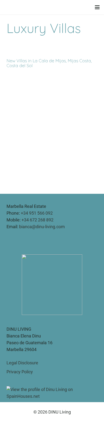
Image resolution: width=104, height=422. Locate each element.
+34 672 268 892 (37, 219)
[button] (97, 7)
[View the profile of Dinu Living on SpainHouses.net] (52, 392)
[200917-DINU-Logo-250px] (50, 7)
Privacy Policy (20, 371)
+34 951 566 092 (37, 213)
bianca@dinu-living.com (42, 226)
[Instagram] (9, 240)
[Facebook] (17, 240)
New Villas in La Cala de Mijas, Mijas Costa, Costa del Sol (49, 63)
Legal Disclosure (22, 362)
